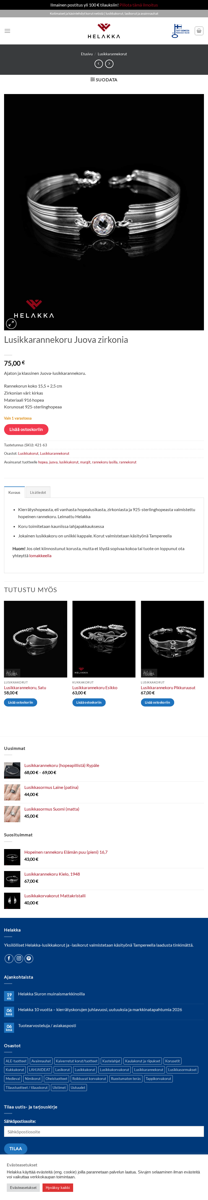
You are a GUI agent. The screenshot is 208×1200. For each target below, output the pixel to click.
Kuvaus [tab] (14, 492)
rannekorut (127, 462)
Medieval (13, 1078)
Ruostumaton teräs (126, 1078)
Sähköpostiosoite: (20, 1121)
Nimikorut (33, 1078)
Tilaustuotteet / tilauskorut (27, 1087)
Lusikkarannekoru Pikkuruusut (168, 687)
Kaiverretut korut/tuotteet (77, 1061)
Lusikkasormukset (182, 1069)
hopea (43, 462)
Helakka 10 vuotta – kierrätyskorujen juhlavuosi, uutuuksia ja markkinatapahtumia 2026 (100, 1009)
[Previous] (4, 658)
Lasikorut (62, 1069)
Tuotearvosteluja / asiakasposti (47, 1025)
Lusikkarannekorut (112, 54)
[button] (7, 30)
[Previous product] (109, 64)
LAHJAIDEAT (39, 1069)
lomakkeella (40, 555)
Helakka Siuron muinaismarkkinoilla (51, 993)
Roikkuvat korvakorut (89, 1078)
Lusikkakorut (28, 453)
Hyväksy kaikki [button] (58, 1188)
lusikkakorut (69, 462)
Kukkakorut (15, 1069)
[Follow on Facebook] (9, 958)
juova (53, 462)
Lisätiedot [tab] (38, 492)
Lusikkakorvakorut (114, 1069)
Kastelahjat (111, 1061)
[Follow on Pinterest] (28, 958)
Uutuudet (78, 1087)
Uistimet (59, 1087)
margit (85, 462)
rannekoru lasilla (105, 462)
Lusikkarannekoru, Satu (25, 687)
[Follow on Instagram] (18, 958)
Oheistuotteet (56, 1078)
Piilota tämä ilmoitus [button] (138, 4)
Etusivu (87, 54)
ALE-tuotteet (16, 1061)
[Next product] (99, 64)
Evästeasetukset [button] (23, 1188)
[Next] (204, 658)
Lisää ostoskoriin (26, 429)
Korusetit (172, 1061)
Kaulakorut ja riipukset (142, 1061)
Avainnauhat (41, 1061)
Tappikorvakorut (158, 1078)
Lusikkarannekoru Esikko (94, 687)
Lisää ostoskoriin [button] (20, 702)
